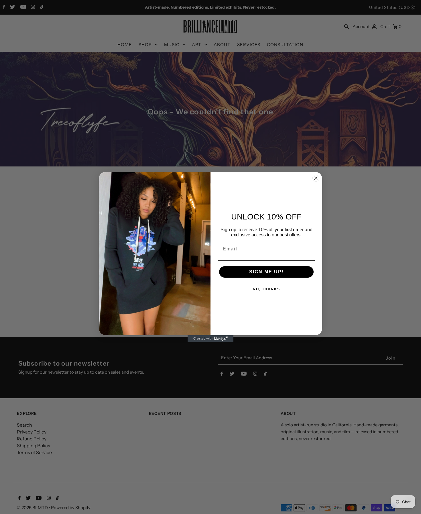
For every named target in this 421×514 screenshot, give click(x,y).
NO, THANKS (266, 289)
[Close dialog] (315, 178)
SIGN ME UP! (266, 271)
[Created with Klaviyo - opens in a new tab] (210, 338)
